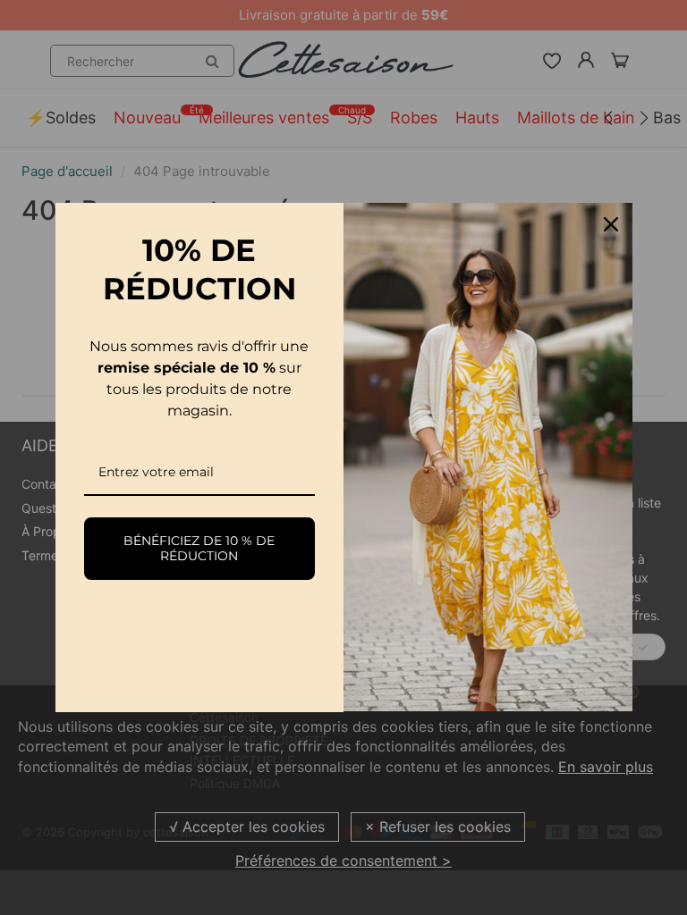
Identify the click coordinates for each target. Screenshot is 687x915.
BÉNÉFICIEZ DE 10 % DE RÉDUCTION (199, 548)
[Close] (610, 224)
